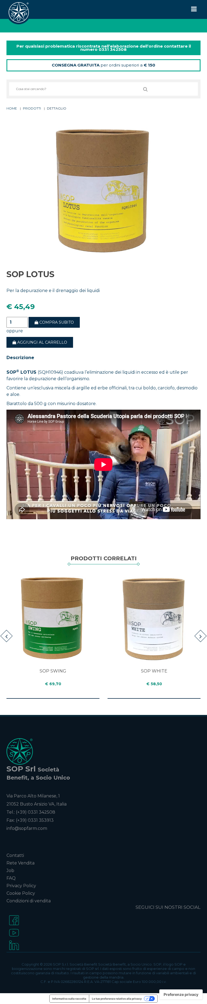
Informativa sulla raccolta (69, 998)
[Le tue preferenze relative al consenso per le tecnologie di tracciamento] (181, 994)
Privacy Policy (21, 885)
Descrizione (20, 357)
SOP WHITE (154, 671)
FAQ (11, 878)
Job (10, 870)
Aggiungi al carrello (41, 342)
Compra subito (56, 322)
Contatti (15, 855)
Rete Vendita (20, 863)
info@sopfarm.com (26, 828)
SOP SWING (53, 671)
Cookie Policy (20, 893)
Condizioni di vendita (28, 900)
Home (11, 108)
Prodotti (32, 108)
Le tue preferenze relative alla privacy (117, 998)
